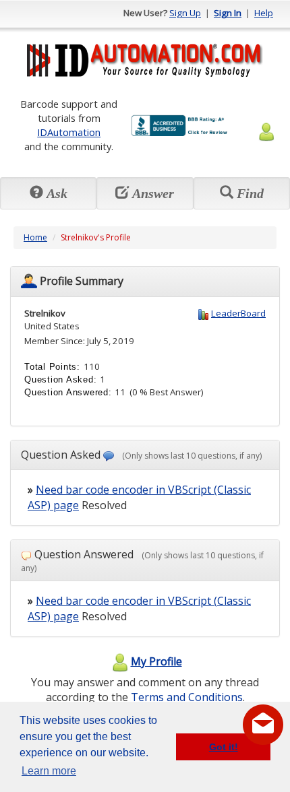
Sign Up (185, 13)
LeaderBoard (238, 313)
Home (35, 237)
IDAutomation (68, 132)
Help (263, 13)
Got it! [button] (223, 746)
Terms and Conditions (187, 697)
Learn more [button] (49, 771)
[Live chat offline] (263, 724)
